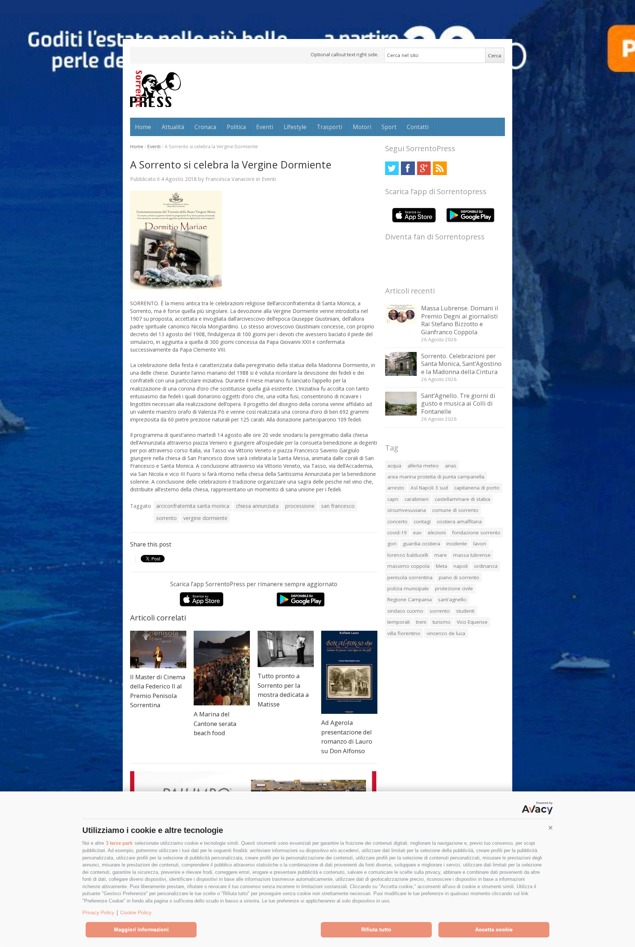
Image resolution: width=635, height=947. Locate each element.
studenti (465, 611)
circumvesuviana (406, 510)
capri (392, 499)
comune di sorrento (455, 510)
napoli (460, 566)
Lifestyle (295, 127)
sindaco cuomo (405, 611)
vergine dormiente (205, 518)
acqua (394, 465)
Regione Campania (409, 599)
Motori (362, 127)
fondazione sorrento (476, 532)
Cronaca (205, 127)
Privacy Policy (98, 912)
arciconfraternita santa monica (192, 505)
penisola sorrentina (410, 577)
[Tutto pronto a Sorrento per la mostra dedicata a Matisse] (286, 649)
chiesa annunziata (257, 505)
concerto (397, 521)
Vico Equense (472, 622)
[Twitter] (392, 168)
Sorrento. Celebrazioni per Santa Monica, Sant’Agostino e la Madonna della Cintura (461, 364)
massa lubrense (472, 555)
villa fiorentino (403, 633)
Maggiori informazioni (141, 929)
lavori (479, 543)
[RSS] (439, 168)
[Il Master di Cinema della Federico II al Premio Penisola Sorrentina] (158, 649)
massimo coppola (408, 566)
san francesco (338, 505)
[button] (550, 828)
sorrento (166, 518)
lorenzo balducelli (407, 555)
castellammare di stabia (462, 499)
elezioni (437, 532)
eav (417, 532)
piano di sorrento (459, 577)
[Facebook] (408, 168)
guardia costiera (421, 543)
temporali (398, 622)
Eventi (264, 127)
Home (143, 127)
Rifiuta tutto (376, 929)
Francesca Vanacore (230, 178)
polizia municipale (408, 588)
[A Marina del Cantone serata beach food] (222, 668)
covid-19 (397, 532)
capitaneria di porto (476, 487)
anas (450, 465)
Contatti (417, 127)
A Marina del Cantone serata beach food (215, 723)
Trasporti (329, 127)
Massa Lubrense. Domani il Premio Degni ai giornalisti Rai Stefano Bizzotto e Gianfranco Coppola (459, 320)
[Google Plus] (424, 168)
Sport (389, 127)
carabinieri (416, 499)
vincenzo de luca (446, 633)
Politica (236, 127)
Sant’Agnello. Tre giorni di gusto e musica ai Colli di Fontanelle (458, 403)
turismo (442, 622)
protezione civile (454, 588)
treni (421, 622)
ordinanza (486, 566)
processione (300, 505)
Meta (441, 566)
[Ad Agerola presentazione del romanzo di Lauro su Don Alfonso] (349, 672)
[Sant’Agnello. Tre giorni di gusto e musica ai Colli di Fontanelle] (401, 413)
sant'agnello (452, 599)
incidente (456, 543)
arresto (395, 487)
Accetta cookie (494, 929)
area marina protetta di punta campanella (435, 476)
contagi (422, 521)
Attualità (173, 127)
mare (440, 555)
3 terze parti (119, 843)
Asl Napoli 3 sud (429, 487)
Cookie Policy (135, 912)
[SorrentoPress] (155, 88)
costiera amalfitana (459, 521)
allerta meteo (423, 465)
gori (392, 543)
